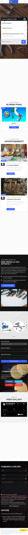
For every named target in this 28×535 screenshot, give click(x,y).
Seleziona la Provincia (7, 28)
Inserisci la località (5, 341)
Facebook (9, 381)
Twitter (19, 381)
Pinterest (10, 384)
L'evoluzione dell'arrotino (14, 199)
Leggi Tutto (11, 173)
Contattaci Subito (8, 285)
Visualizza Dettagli (7, 533)
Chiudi (23, 530)
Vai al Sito (14, 127)
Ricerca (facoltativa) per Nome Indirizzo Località (13, 33)
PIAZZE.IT (14, 123)
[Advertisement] (14, 78)
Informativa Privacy (21, 494)
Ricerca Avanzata (7, 41)
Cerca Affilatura (14, 361)
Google (19, 384)
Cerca (23, 42)
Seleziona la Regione (6, 23)
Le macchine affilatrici (13, 165)
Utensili (15, 163)
